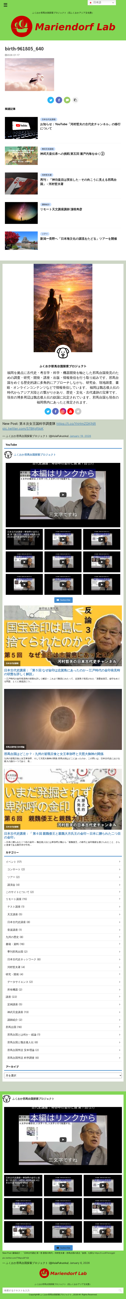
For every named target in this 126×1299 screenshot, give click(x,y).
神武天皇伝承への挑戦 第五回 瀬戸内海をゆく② (72, 153)
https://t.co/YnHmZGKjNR (76, 424)
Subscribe (65, 600)
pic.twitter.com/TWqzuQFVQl (15, 1258)
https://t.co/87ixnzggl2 (104, 1253)
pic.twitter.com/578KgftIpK (22, 429)
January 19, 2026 (80, 436)
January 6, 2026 (80, 1263)
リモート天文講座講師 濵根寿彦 (61, 209)
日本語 (97, 2)
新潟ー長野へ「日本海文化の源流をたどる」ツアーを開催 (78, 238)
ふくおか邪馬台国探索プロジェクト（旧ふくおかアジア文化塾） (63, 1284)
